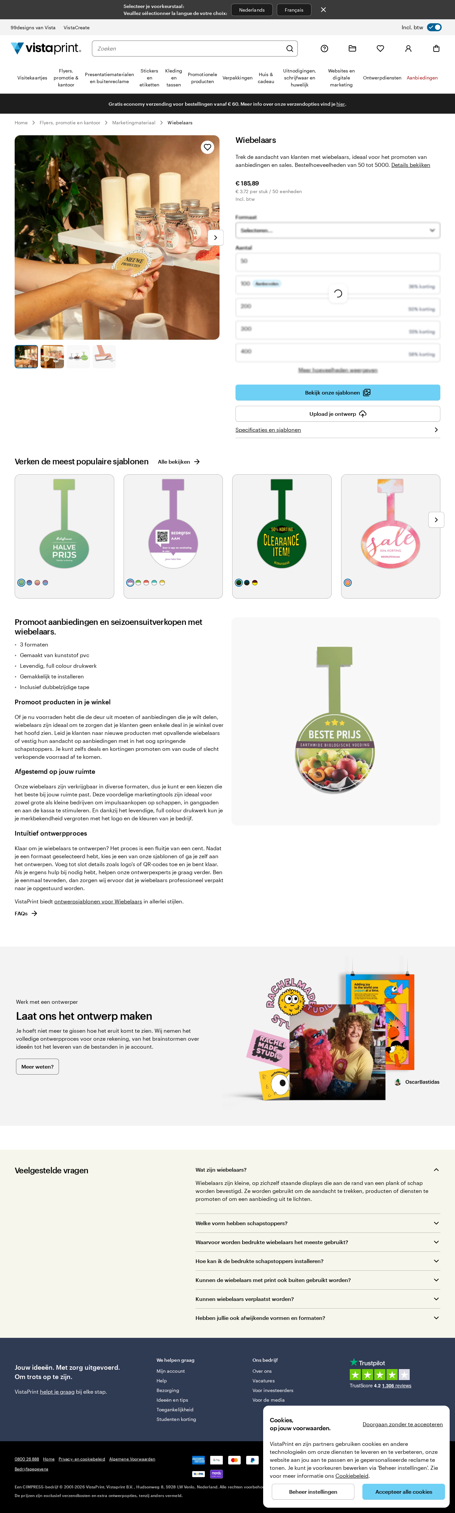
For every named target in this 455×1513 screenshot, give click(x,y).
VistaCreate (77, 27)
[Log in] (408, 49)
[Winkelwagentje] (436, 49)
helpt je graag (57, 1391)
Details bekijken (410, 165)
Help (162, 1380)
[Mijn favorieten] (380, 49)
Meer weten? (37, 1066)
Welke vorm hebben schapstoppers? (241, 1223)
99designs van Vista (33, 27)
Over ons (262, 1371)
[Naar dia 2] (52, 356)
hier (340, 104)
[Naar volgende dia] (216, 238)
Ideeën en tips (172, 1400)
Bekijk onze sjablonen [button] (332, 392)
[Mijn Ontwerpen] (352, 49)
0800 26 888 (27, 1458)
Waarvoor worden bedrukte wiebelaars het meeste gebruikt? (272, 1242)
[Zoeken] (289, 48)
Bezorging (168, 1390)
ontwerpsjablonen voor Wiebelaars (98, 901)
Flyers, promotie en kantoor (70, 122)
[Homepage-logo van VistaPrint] (46, 48)
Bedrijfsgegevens (31, 1468)
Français (294, 10)
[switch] (422, 27)
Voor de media (268, 1400)
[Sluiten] (323, 9)
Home (21, 122)
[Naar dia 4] (104, 356)
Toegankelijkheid (175, 1409)
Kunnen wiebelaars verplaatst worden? (245, 1299)
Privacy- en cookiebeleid (82, 1458)
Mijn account (171, 1371)
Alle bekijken (174, 461)
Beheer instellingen (313, 1491)
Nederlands (252, 10)
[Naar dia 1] (26, 356)
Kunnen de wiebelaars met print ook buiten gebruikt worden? (273, 1280)
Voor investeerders (272, 1390)
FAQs (21, 913)
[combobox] (189, 49)
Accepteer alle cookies (403, 1491)
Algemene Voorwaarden (132, 1458)
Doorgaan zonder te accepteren (403, 1424)
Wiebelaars (180, 122)
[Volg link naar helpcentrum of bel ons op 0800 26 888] (324, 49)
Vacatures (263, 1380)
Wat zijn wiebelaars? (221, 1169)
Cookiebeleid (351, 1475)
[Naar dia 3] (78, 356)
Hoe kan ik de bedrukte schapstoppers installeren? (259, 1261)
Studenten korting (176, 1419)
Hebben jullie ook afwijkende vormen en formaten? (260, 1318)
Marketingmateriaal (134, 122)
